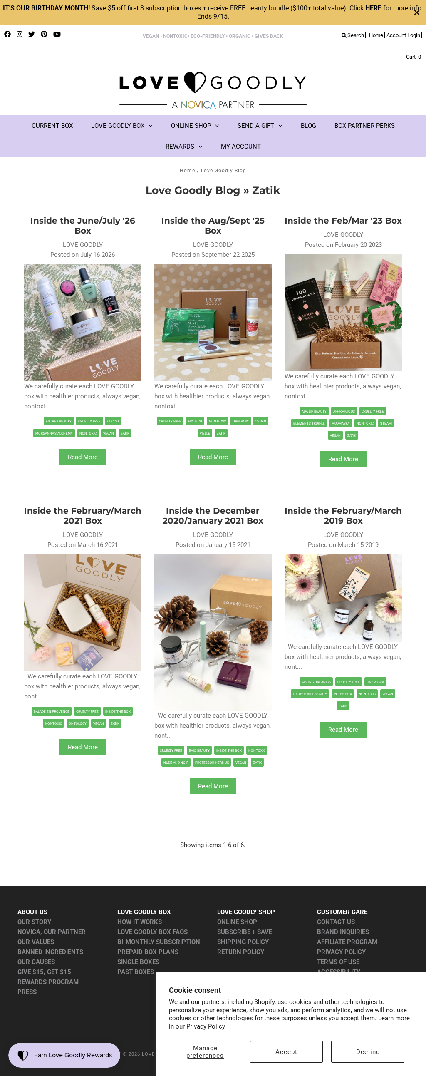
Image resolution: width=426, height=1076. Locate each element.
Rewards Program (48, 982)
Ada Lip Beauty (314, 411)
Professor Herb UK (212, 763)
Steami (386, 423)
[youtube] (57, 34)
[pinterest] (44, 34)
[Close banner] (417, 12)
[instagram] (19, 34)
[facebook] (7, 34)
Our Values (35, 942)
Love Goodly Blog (193, 190)
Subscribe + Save (244, 932)
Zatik (125, 433)
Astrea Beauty (59, 421)
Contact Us (336, 922)
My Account (241, 146)
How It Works (139, 922)
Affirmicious (344, 411)
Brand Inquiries (343, 932)
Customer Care (342, 912)
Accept (286, 1052)
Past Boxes (135, 972)
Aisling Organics (316, 682)
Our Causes (36, 962)
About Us (32, 912)
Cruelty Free (89, 421)
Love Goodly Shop (246, 912)
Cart (413, 57)
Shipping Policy (243, 942)
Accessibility (338, 972)
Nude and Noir (175, 763)
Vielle (205, 433)
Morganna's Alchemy (54, 433)
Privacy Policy (205, 1026)
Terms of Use (338, 962)
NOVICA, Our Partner (51, 932)
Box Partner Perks (364, 125)
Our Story (34, 922)
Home (187, 171)
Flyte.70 (195, 421)
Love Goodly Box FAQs (152, 932)
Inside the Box (118, 711)
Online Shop (191, 125)
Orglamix (241, 421)
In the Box (343, 694)
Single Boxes (138, 962)
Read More (83, 457)
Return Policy (240, 952)
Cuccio (113, 421)
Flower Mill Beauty (310, 694)
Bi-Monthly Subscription (158, 942)
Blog (308, 125)
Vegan (108, 433)
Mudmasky (341, 423)
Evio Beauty (199, 751)
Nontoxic (88, 433)
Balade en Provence (51, 711)
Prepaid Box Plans (147, 952)
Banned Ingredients (50, 952)
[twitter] (31, 34)
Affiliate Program (347, 942)
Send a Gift (256, 125)
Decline (368, 1052)
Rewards (180, 146)
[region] (213, 12)
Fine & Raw (375, 682)
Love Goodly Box (117, 125)
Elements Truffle (309, 423)
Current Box (52, 125)
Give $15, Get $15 (44, 972)
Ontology (78, 724)
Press (27, 992)
